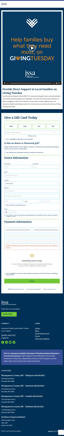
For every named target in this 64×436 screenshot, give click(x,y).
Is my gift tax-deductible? (33, 289)
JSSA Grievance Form (42, 333)
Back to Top (54, 431)
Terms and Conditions (42, 339)
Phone (6, 209)
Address (6, 188)
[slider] (30, 83)
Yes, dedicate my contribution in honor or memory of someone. (25, 152)
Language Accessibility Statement (22, 353)
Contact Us (5, 338)
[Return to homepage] (4, 4)
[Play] (5, 83)
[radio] (11, 126)
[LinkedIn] (6, 342)
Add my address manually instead (16, 205)
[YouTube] (10, 342)
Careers (37, 328)
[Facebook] (2, 342)
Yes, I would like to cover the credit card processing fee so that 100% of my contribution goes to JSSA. (32, 274)
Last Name (36, 163)
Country (6, 180)
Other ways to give (49, 289)
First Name (7, 163)
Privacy (37, 336)
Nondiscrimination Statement (47, 353)
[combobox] (32, 191)
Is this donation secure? (17, 289)
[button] (32, 48)
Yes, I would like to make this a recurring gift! (19, 139)
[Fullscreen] (59, 83)
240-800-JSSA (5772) (8, 335)
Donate (32, 281)
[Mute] (57, 83)
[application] (32, 48)
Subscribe (8, 314)
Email (6, 172)
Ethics (37, 331)
